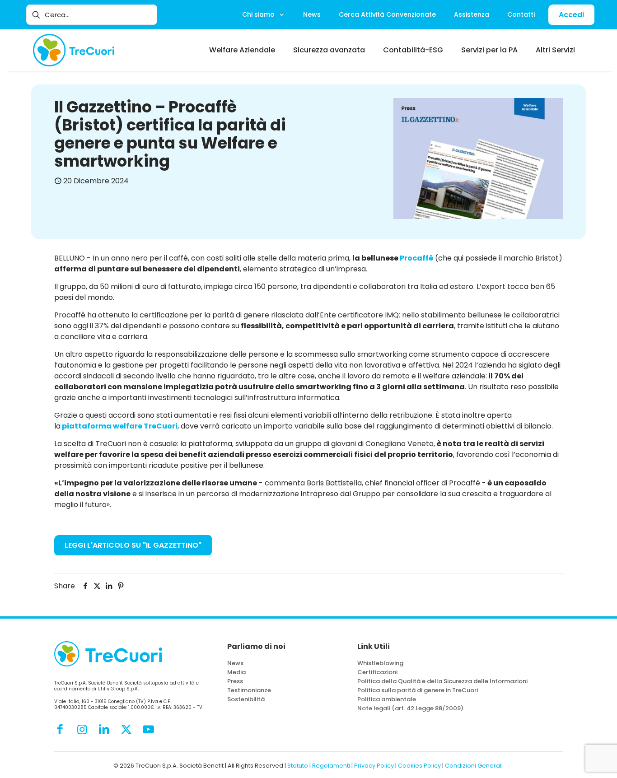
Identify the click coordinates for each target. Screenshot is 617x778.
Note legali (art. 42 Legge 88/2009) (410, 708)
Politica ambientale (386, 699)
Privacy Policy (374, 765)
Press (235, 681)
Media (236, 672)
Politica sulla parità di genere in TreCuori (417, 690)
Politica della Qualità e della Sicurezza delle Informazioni (442, 681)
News (235, 663)
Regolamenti (331, 765)
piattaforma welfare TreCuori (120, 426)
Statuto (297, 765)
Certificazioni (377, 672)
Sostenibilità (246, 699)
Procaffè (416, 258)
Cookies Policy (419, 765)
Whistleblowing (380, 663)
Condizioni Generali (474, 765)
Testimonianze (249, 690)
